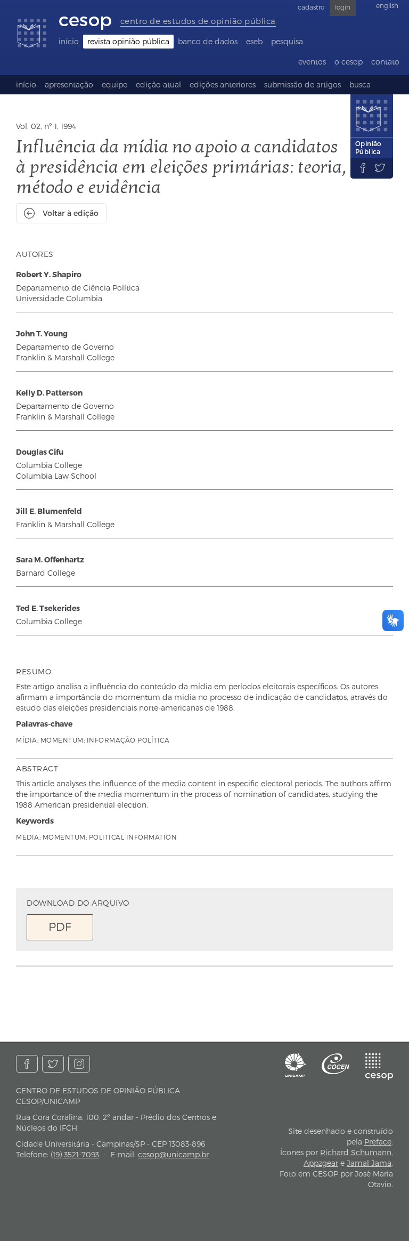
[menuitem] (68, 42)
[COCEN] (335, 1063)
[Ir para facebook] (27, 1064)
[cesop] (379, 1066)
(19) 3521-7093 (75, 1154)
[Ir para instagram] (79, 1064)
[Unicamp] (295, 1065)
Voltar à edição (71, 212)
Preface (377, 1141)
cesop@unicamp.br (173, 1154)
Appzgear (321, 1162)
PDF (59, 926)
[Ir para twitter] (53, 1064)
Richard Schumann (355, 1152)
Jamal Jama (369, 1162)
